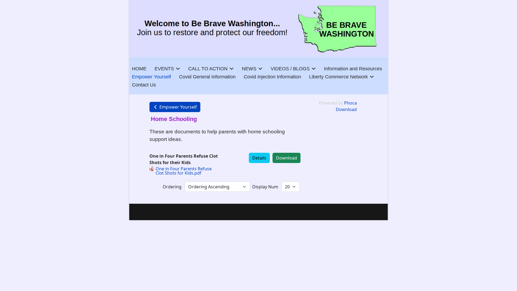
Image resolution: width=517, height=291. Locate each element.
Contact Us (144, 85)
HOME (139, 68)
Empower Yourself (151, 76)
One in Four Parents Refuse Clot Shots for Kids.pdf (184, 171)
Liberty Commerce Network (338, 76)
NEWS (249, 68)
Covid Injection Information (272, 76)
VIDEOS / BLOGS (290, 68)
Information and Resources (353, 68)
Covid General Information (207, 76)
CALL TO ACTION (208, 68)
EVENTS (164, 68)
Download (286, 158)
